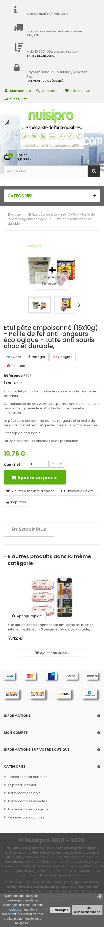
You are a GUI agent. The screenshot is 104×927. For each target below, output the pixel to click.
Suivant (80, 304)
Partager (37, 356)
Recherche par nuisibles (27, 776)
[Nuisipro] (52, 128)
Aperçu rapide (29, 616)
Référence (13, 375)
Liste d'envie (80, 90)
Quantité (12, 464)
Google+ (64, 356)
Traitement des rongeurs (28, 809)
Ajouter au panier (54, 652)
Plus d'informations (87, 910)
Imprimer (18, 502)
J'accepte (60, 910)
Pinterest (17, 365)
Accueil (16, 214)
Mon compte (20, 90)
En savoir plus (29, 529)
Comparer (19, 98)
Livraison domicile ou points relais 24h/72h (55, 33)
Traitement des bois (24, 793)
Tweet (15, 356)
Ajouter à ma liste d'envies (33, 491)
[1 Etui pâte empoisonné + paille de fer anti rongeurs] (39, 305)
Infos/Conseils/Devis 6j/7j (48, 14)
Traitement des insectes (27, 801)
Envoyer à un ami (80, 491)
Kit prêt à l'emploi (22, 785)
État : (8, 383)
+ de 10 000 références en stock (53, 51)
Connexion (51, 90)
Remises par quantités (26, 817)
